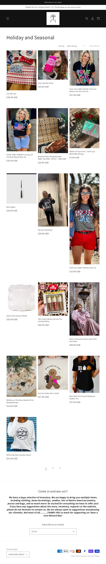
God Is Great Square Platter (16, 316)
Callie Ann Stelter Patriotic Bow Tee (82, 268)
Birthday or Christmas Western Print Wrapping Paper (20, 401)
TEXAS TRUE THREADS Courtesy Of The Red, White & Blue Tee (19, 156)
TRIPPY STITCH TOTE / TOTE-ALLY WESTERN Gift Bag (82, 152)
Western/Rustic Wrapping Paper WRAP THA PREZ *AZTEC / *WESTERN (52, 157)
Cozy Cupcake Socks (45, 83)
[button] (8, 18)
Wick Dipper (11, 207)
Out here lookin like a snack (48, 393)
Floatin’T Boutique (81, 556)
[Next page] (60, 468)
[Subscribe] (73, 531)
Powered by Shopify (93, 556)
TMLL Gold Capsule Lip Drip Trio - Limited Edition (50, 320)
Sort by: (61, 46)
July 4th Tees (11, 94)
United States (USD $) (16, 554)
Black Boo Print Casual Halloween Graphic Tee (82, 397)
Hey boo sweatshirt (45, 230)
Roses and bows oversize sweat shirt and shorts (83, 340)
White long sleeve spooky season (18, 455)
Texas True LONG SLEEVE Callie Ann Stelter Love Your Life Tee (83, 90)
